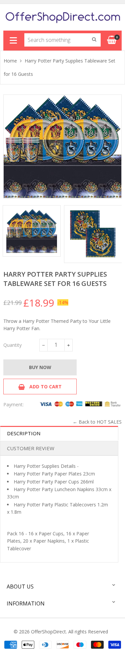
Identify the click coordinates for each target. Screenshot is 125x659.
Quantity (12, 345)
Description (23, 433)
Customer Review (30, 448)
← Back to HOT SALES (97, 422)
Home (10, 61)
